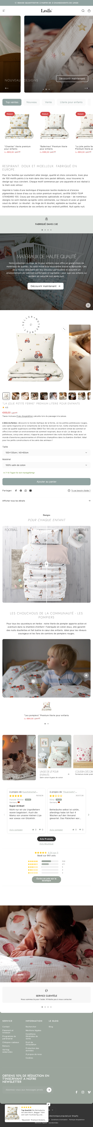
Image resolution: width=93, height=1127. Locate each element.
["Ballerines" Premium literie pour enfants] (54, 126)
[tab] (11, 102)
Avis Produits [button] (46, 839)
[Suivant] (86, 88)
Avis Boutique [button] (46, 844)
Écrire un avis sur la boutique (46, 879)
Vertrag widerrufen (7, 1051)
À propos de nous (34, 1054)
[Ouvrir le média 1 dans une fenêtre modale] (64, 329)
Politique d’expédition (77, 1119)
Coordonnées (53, 1123)
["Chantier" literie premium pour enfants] (19, 126)
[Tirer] (46, 564)
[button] (33, 829)
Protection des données (32, 1049)
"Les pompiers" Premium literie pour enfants (46, 715)
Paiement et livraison (7, 1031)
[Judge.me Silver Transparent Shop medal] (46, 895)
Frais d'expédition (25, 416)
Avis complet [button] (16, 830)
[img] (15, 796)
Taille (5, 447)
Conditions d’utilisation (59, 1119)
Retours (6, 1046)
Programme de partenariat (9, 1037)
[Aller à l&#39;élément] (6, 396)
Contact (6, 1027)
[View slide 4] (50, 230)
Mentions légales (33, 1030)
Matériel (6, 459)
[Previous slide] (4, 814)
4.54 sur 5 (53, 852)
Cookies (29, 1058)
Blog (51, 1027)
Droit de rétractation (31, 1043)
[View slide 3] (47, 230)
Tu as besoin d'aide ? (81, 490)
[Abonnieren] (49, 1089)
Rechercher (31, 1027)
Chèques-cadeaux (10, 1042)
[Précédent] (7, 88)
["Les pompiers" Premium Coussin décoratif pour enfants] (86, 675)
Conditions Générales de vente (32, 1036)
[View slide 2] (45, 230)
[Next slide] (89, 814)
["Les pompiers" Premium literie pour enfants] (33, 681)
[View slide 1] (42, 230)
